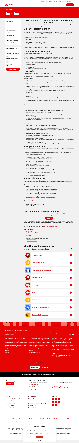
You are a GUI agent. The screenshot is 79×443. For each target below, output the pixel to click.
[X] (59, 399)
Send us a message (13, 65)
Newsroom (35, 285)
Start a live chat (12, 69)
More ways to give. (55, 390)
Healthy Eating (28, 235)
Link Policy (31, 400)
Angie (53, 353)
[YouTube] (59, 402)
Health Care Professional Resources (42, 270)
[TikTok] (56, 402)
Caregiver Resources (38, 263)
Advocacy (55, 1)
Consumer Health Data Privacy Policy (13, 398)
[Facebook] (53, 399)
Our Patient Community (39, 300)
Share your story (34, 367)
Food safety (9, 32)
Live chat (30, 389)
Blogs (33, 292)
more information (47, 215)
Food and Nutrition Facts (31, 239)
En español (69, 1)
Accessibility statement (34, 407)
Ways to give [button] (58, 4)
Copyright (8, 400)
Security (31, 398)
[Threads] (53, 405)
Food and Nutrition (46, 53)
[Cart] (72, 1)
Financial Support (37, 277)
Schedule (48, 218)
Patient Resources (37, 255)
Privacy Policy (32, 396)
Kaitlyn (7, 350)
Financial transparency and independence (37, 403)
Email (35, 389)
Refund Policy (32, 405)
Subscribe (9, 383)
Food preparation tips (10, 35)
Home (6, 9)
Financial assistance (49, 1)
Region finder (61, 1)
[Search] (64, 5)
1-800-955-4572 (13, 62)
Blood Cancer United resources (12, 42)
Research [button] (45, 4)
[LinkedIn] (53, 402)
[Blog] (56, 405)
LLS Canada (8, 410)
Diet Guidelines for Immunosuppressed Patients (34, 236)
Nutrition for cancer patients (11, 30)
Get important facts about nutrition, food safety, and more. (13, 25)
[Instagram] (56, 399)
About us (42, 1)
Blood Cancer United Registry (40, 307)
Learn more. (54, 374)
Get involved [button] (51, 4)
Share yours (11, 334)
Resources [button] (40, 4)
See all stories (45, 367)
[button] (73, 335)
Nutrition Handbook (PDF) (32, 241)
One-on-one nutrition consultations (12, 40)
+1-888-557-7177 (57, 386)
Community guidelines (11, 407)
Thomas (31, 350)
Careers (65, 1)
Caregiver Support (11, 9)
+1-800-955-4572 (34, 385)
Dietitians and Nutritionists (30, 234)
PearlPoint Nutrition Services (48, 226)
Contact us (8, 396)
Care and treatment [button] (32, 4)
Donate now (70, 4)
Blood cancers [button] (24, 4)
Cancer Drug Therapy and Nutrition (32, 232)
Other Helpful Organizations (40, 315)
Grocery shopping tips (10, 37)
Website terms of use (10, 403)
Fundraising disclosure (11, 405)
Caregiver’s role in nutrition (11, 27)
